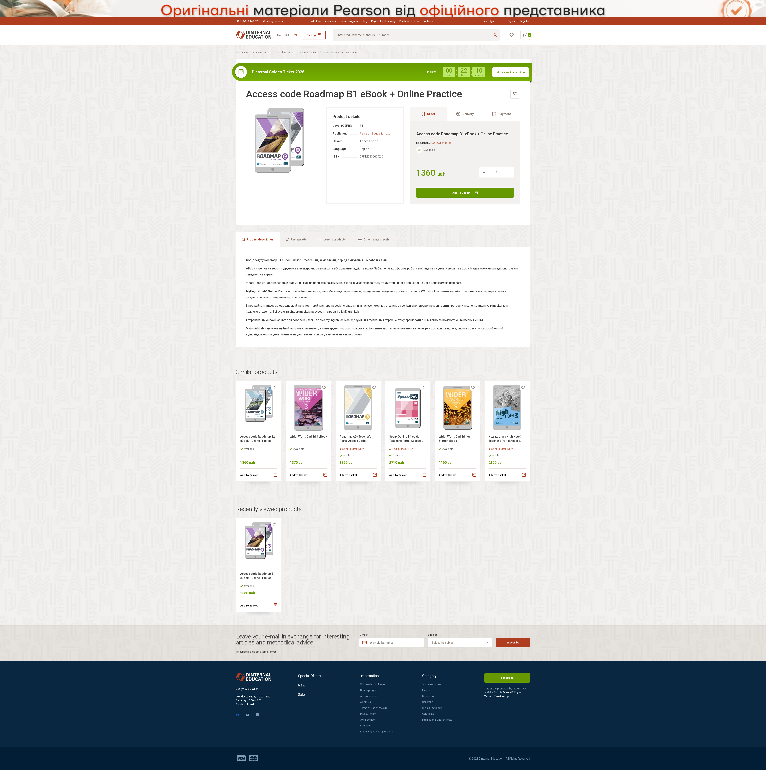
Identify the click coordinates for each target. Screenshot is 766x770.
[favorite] (515, 94)
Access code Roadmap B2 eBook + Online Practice (257, 438)
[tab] (465, 114)
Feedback (507, 677)
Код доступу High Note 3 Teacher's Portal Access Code (505, 439)
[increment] (509, 172)
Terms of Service (494, 696)
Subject (432, 634)
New (301, 685)
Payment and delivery (383, 21)
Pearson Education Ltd (375, 133)
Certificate (428, 713)
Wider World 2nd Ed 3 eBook (308, 436)
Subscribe (512, 642)
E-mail (363, 634)
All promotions (368, 696)
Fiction (426, 690)
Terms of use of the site (373, 707)
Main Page (242, 52)
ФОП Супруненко (441, 142)
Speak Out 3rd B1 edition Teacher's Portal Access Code (405, 439)
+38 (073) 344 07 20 (248, 21)
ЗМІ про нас (367, 719)
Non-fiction (428, 696)
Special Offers (309, 676)
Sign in (512, 21)
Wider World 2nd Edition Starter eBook (455, 438)
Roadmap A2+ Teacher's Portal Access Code (355, 438)
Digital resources (285, 52)
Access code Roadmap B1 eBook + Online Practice (257, 575)
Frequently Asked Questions (376, 731)
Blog (364, 21)
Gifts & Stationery (432, 707)
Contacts (428, 21)
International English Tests (437, 719)
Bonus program (349, 21)
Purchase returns (409, 21)
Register (524, 21)
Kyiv (492, 21)
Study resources (262, 52)
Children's (427, 701)
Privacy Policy (368, 713)
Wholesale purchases (323, 21)
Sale (301, 694)
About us (365, 701)
